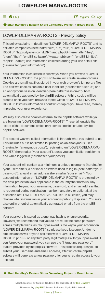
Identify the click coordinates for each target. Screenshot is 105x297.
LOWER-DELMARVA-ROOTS (52, 5)
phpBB (39, 287)
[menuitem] (14, 17)
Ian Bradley (83, 282)
